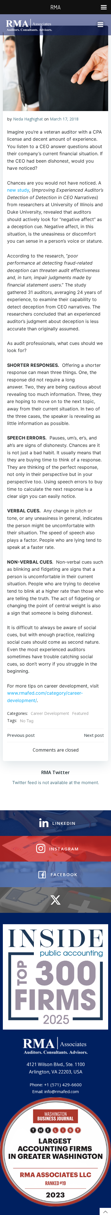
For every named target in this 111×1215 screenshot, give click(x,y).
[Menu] (100, 25)
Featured (80, 713)
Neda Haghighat (28, 119)
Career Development (50, 713)
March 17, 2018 (64, 119)
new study (18, 190)
